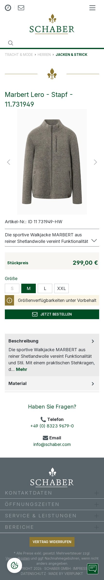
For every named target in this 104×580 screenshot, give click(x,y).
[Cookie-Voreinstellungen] (14, 565)
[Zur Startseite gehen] (52, 24)
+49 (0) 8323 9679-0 (52, 425)
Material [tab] (17, 383)
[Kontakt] (21, 9)
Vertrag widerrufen (52, 542)
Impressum (83, 568)
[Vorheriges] (8, 162)
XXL (61, 288)
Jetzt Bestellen (54, 314)
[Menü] (92, 8)
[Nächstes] (95, 162)
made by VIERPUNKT (66, 573)
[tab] (52, 355)
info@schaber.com (52, 444)
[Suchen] (10, 43)
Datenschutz (33, 573)
